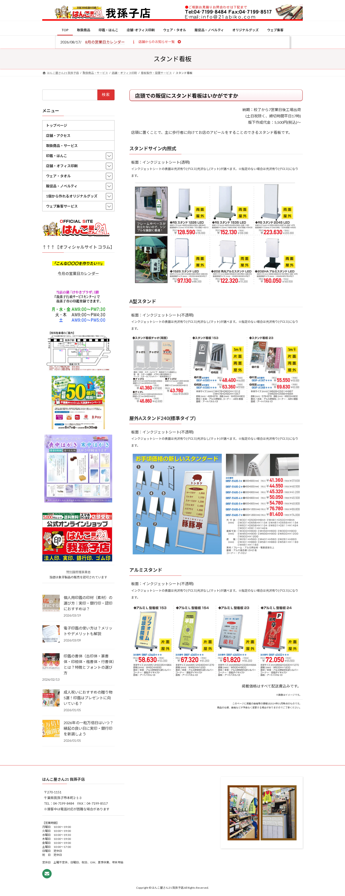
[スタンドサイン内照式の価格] (216, 285)
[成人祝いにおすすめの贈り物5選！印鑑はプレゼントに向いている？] (51, 698)
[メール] (47, 873)
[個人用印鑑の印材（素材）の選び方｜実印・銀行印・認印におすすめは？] (51, 604)
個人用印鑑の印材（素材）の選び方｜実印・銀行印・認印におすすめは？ (88, 603)
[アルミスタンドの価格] (216, 676)
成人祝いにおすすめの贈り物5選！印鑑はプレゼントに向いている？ (88, 698)
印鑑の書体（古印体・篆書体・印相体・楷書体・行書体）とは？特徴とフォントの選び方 (89, 664)
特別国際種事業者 (78, 572)
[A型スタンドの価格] (216, 402)
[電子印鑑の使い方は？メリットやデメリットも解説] (51, 634)
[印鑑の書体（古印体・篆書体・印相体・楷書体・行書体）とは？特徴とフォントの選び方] (51, 662)
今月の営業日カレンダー (78, 273)
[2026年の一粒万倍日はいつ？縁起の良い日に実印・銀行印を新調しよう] (51, 729)
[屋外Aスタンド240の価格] (216, 554)
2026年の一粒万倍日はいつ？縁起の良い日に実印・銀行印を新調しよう (88, 728)
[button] (156, 41)
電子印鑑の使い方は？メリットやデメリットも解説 (88, 631)
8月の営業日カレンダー (105, 42)
